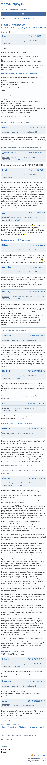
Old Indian (7, 267)
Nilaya (5, 245)
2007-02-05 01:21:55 (36, 267)
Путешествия (18, 25)
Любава (6, 478)
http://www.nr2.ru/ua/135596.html (12, 652)
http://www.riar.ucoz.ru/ (24, 240)
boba (4, 36)
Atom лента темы (40, 755)
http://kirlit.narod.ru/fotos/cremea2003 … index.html (19, 74)
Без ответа (30, 18)
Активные (21, 18)
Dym (4, 127)
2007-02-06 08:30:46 (36, 291)
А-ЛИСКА (6, 335)
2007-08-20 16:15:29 (35, 478)
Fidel (4, 170)
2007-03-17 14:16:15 (35, 403)
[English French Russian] (5, 752)
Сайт (18, 160)
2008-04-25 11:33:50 (35, 681)
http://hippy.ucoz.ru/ (7, 240)
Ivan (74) (6, 292)
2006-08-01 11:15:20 (36, 127)
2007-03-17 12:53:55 (35, 371)
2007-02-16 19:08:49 (36, 335)
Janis (4, 701)
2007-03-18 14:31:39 (35, 429)
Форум (4, 25)
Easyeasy (6, 681)
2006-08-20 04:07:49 (36, 152)
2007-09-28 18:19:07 (35, 659)
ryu (3, 213)
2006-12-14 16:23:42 (36, 213)
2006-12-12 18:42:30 (36, 170)
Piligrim (5, 659)
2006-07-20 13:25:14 (36, 36)
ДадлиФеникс (9, 153)
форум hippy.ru (12, 4)
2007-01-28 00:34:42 (36, 245)
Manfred (6, 371)
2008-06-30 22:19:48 (35, 701)
